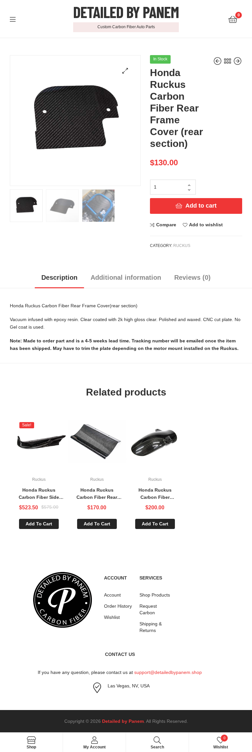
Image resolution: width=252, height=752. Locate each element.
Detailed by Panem (126, 11)
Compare (166, 224)
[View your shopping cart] (232, 18)
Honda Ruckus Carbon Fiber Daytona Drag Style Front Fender (155, 494)
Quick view (55, 444)
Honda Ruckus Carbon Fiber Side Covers (39, 494)
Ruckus (181, 245)
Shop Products (154, 595)
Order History (118, 606)
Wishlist (112, 617)
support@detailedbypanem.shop (168, 672)
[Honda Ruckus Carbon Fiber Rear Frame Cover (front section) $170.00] (218, 61)
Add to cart (201, 205)
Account (112, 595)
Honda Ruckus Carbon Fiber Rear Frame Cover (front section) (97, 494)
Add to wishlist (206, 224)
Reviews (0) (192, 277)
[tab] (59, 280)
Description (59, 277)
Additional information (126, 277)
